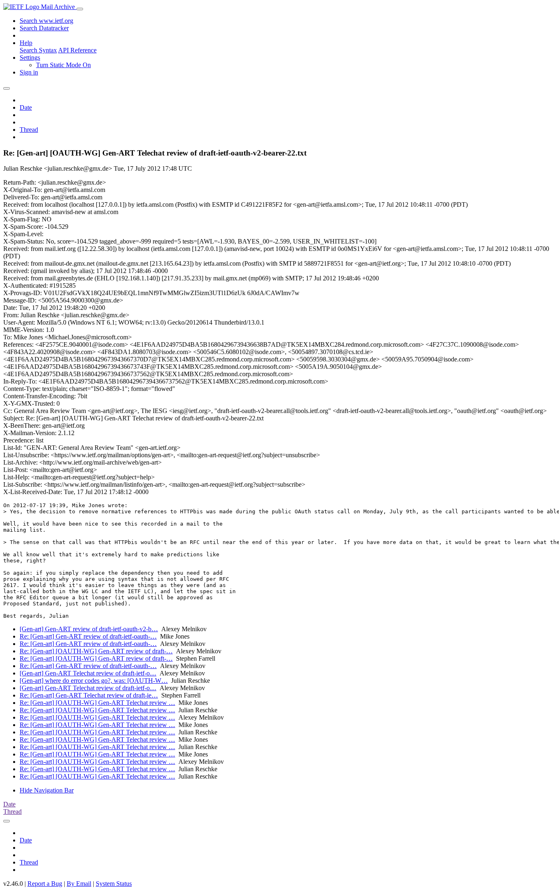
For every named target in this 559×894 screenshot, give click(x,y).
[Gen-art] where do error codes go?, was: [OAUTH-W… (94, 680)
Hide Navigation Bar (47, 790)
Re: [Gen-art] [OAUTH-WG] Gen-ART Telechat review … (97, 702)
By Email (79, 883)
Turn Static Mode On (63, 64)
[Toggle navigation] (80, 9)
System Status (114, 883)
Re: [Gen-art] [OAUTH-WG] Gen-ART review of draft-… (96, 651)
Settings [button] (30, 57)
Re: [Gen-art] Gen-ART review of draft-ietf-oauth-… (88, 636)
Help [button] (26, 42)
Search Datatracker (44, 28)
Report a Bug (44, 883)
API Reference (77, 50)
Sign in (29, 72)
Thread (29, 129)
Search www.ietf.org (46, 20)
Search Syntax (38, 50)
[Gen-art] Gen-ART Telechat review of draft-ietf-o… (88, 673)
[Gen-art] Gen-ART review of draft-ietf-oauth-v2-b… (89, 628)
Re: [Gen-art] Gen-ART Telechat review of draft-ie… (89, 695)
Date (26, 107)
